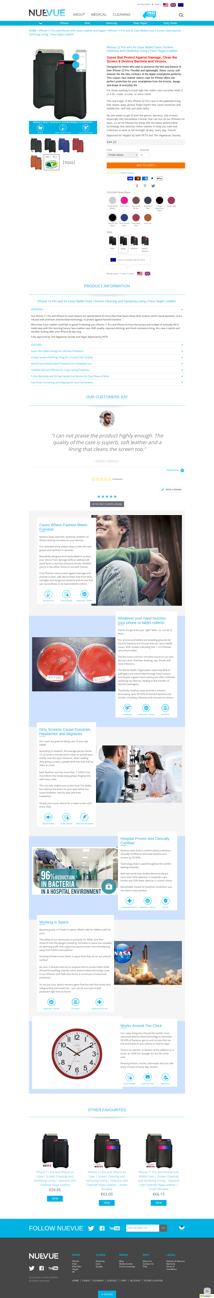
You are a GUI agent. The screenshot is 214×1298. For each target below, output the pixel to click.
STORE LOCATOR (153, 1280)
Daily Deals (170, 23)
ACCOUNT (135, 1280)
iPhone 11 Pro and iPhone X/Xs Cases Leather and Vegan (72, 30)
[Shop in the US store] (139, 274)
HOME (32, 30)
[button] (107, 1294)
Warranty (170, 1264)
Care (98, 1264)
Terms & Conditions (171, 1267)
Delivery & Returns (175, 1261)
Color (109, 149)
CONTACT (112, 1280)
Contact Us (148, 1264)
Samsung (111, 23)
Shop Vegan (140, 23)
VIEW (55, 1198)
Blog (121, 1261)
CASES (85, 1280)
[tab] (107, 309)
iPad (87, 23)
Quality (99, 1266)
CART (124, 1280)
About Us (147, 1261)
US (120, 273)
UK (126, 273)
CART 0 (158, 4)
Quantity (144, 149)
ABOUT (79, 14)
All (73, 1272)
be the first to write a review (107, 504)
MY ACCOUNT (144, 4)
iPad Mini (76, 1266)
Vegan (75, 1269)
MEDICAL (99, 14)
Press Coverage (127, 1266)
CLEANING (121, 14)
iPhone (64, 23)
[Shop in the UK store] (146, 274)
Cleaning (100, 1261)
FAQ (145, 1266)
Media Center (126, 1264)
